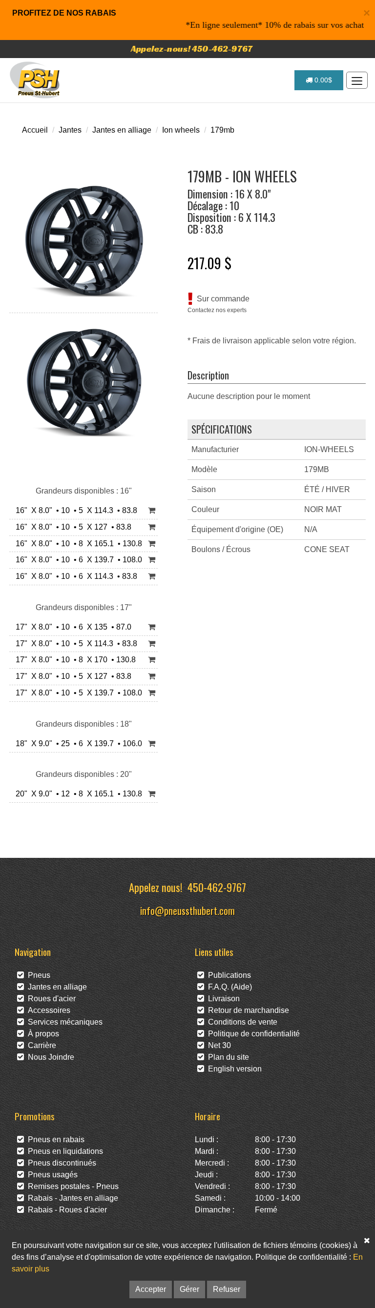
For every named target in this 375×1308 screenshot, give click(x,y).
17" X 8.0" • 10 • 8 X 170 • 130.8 (74, 659)
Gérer (189, 1289)
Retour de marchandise (246, 1010)
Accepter (150, 1289)
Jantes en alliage (121, 130)
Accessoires (47, 1010)
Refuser (226, 1289)
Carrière (40, 1045)
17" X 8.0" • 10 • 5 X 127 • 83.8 (71, 676)
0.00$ (322, 80)
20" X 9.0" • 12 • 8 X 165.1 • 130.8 (77, 794)
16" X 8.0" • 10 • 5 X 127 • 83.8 (71, 527)
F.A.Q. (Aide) (228, 987)
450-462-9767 (217, 887)
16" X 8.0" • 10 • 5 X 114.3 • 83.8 (74, 510)
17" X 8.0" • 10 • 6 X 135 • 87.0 (71, 627)
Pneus (37, 975)
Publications (227, 975)
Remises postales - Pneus (71, 1186)
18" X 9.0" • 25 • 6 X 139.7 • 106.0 (77, 743)
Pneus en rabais (54, 1139)
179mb (222, 130)
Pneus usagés (51, 1174)
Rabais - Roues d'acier (65, 1210)
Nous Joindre (49, 1057)
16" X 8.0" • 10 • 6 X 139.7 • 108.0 (77, 559)
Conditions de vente (240, 1022)
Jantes (70, 130)
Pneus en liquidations (63, 1151)
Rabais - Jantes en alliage (71, 1198)
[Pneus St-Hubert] (35, 80)
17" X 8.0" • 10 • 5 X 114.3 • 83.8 (74, 643)
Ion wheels (181, 130)
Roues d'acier (50, 998)
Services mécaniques (63, 1022)
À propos (41, 1034)
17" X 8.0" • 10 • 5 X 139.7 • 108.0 (77, 693)
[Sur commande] (151, 510)
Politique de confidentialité (252, 1034)
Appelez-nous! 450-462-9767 (191, 48)
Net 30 (217, 1045)
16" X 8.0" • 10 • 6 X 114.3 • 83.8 (74, 576)
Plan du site (226, 1057)
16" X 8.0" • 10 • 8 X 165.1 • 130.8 (77, 543)
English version (233, 1069)
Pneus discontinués (60, 1163)
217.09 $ (209, 263)
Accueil (35, 130)
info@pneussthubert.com (187, 910)
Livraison (222, 998)
